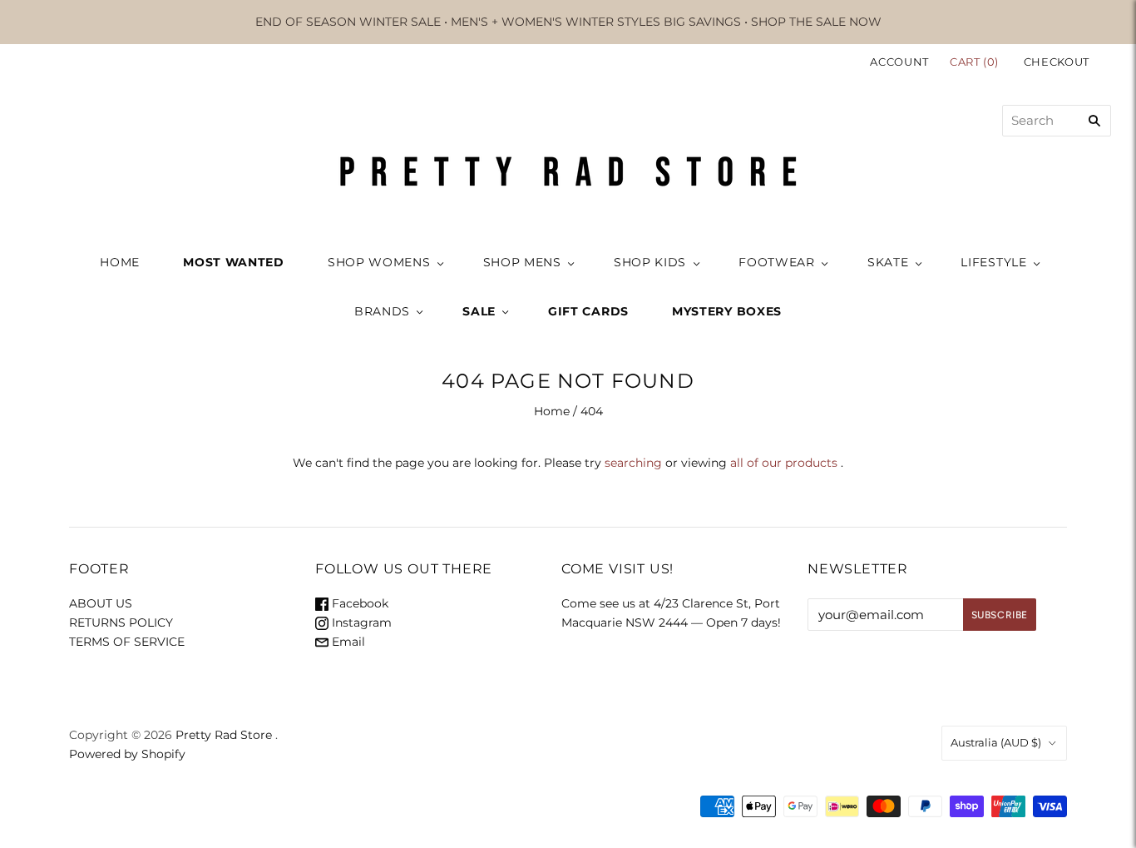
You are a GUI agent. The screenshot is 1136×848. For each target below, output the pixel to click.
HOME (120, 262)
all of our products (783, 462)
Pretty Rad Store (223, 734)
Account (899, 61)
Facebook (358, 603)
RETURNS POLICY (121, 622)
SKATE (888, 262)
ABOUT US (100, 603)
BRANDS (382, 311)
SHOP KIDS (650, 262)
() (976, 61)
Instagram (360, 622)
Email (346, 641)
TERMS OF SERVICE (127, 641)
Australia (996, 742)
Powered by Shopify (127, 753)
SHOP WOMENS (379, 262)
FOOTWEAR (776, 262)
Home (552, 411)
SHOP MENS (522, 262)
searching (633, 462)
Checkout (1056, 61)
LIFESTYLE (993, 262)
